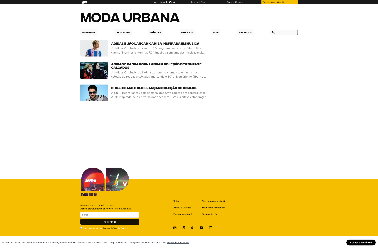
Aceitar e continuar (361, 242)
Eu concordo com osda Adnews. (106, 228)
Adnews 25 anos (182, 207)
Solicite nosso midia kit (214, 201)
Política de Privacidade (213, 207)
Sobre (176, 201)
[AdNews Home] (84, 2)
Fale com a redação (183, 214)
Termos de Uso (110, 228)
